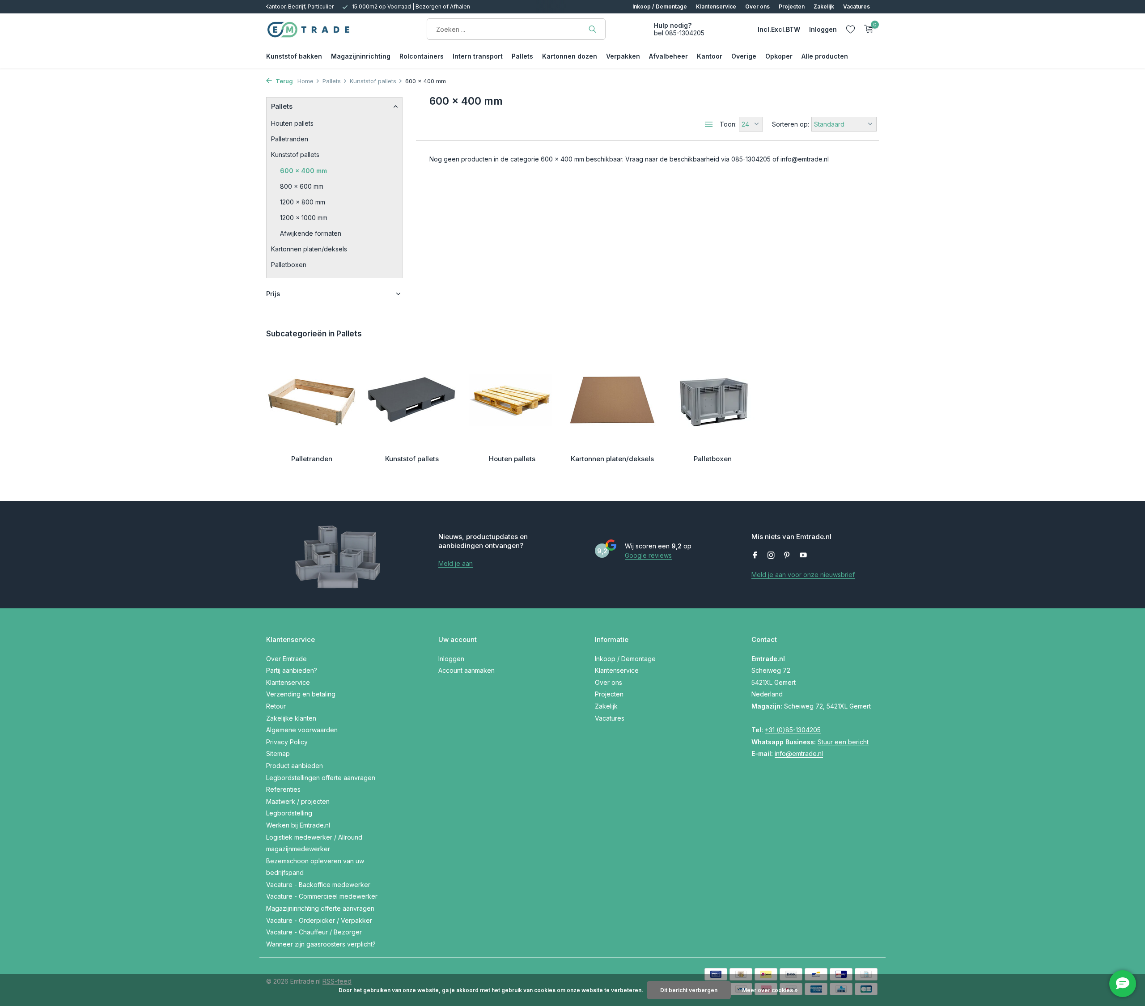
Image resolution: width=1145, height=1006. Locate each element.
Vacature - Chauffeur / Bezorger (314, 932)
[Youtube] (803, 555)
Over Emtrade (286, 658)
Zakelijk (824, 6)
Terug (283, 81)
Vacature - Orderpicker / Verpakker (319, 920)
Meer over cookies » (770, 990)
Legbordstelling (289, 813)
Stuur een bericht (843, 742)
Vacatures (856, 6)
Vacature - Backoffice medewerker (318, 884)
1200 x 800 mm (302, 202)
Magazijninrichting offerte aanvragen (320, 908)
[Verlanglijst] (850, 29)
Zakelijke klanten (291, 718)
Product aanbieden (294, 765)
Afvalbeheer (668, 56)
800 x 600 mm (301, 186)
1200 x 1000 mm (303, 217)
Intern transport (478, 56)
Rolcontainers (421, 56)
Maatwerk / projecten (298, 801)
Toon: (728, 124)
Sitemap (278, 753)
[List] (709, 124)
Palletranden (289, 139)
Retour (276, 706)
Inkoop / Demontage (659, 6)
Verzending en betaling (300, 694)
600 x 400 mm (303, 170)
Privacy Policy (287, 742)
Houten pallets (292, 123)
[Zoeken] (592, 29)
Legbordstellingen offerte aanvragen (320, 777)
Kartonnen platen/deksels (309, 249)
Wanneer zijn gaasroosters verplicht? (321, 944)
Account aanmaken (466, 670)
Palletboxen (288, 264)
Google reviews (648, 555)
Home (305, 81)
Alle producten (825, 56)
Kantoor (709, 56)
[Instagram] (771, 555)
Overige (743, 56)
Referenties (283, 789)
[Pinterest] (787, 555)
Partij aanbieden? (291, 670)
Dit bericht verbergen (688, 990)
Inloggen (451, 658)
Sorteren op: (790, 124)
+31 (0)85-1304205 (793, 730)
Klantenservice (716, 6)
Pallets (522, 56)
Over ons (757, 6)
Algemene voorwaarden (302, 730)
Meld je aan (455, 563)
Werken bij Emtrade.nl (298, 825)
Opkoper (779, 56)
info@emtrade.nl (799, 753)
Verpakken (623, 56)
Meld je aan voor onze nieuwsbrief (803, 574)
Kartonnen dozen (569, 56)
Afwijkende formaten (310, 233)
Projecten (792, 6)
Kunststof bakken (294, 56)
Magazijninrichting (360, 56)
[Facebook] (755, 555)
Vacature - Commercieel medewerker (321, 896)
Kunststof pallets (373, 81)
